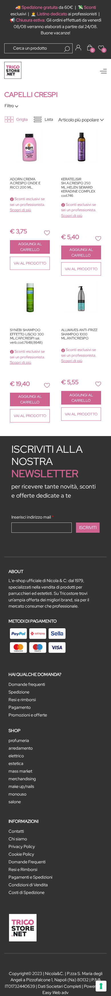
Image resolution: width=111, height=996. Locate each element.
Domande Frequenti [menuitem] (27, 862)
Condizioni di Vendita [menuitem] (28, 885)
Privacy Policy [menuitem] (22, 846)
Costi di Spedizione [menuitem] (26, 892)
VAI (30, 263)
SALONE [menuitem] (15, 802)
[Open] (103, 71)
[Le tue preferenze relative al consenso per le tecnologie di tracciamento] (101, 986)
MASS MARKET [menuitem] (20, 771)
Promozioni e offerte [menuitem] (28, 715)
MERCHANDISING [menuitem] (22, 779)
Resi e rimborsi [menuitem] (22, 700)
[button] (67, 49)
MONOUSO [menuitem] (17, 794)
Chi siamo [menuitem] (18, 839)
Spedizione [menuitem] (19, 692)
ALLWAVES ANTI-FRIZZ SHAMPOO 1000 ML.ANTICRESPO (79, 334)
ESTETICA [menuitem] (16, 763)
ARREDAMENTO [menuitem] (21, 748)
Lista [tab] (49, 119)
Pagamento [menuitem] (20, 707)
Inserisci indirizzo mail (32, 517)
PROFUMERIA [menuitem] (19, 740)
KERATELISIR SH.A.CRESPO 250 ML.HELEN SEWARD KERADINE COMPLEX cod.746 (78, 187)
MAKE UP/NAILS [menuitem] (21, 786)
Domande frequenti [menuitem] (27, 684)
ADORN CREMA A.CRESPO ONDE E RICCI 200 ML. (25, 183)
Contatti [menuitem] (16, 831)
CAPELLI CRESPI (31, 94)
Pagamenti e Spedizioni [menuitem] (30, 877)
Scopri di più (20, 210)
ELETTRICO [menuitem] (16, 756)
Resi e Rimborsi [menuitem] (23, 869)
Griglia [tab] (22, 119)
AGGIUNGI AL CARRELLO (30, 247)
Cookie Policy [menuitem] (21, 854)
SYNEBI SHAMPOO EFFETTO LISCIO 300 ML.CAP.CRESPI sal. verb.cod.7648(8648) (27, 336)
